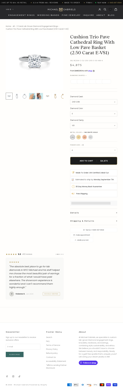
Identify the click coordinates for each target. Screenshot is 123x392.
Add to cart (94, 161)
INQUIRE (88, 15)
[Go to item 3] (24, 96)
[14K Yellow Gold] (78, 137)
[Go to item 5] (40, 96)
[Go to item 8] (63, 96)
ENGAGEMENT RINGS (21, 15)
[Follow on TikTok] (19, 376)
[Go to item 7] (55, 96)
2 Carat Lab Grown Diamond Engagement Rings (37, 26)
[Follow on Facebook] (7, 376)
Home (8, 26)
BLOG (111, 15)
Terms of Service (53, 345)
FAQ (47, 341)
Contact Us (51, 357)
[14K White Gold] (72, 137)
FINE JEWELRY (71, 15)
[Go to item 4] (32, 96)
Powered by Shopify (38, 385)
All (14, 26)
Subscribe (14, 354)
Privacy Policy (52, 349)
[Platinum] (90, 137)
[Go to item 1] (9, 96)
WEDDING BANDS (48, 15)
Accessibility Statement (56, 361)
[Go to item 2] (16, 96)
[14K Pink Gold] (84, 137)
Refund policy (52, 353)
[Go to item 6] (47, 96)
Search (49, 337)
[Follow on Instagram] (13, 376)
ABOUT (100, 15)
